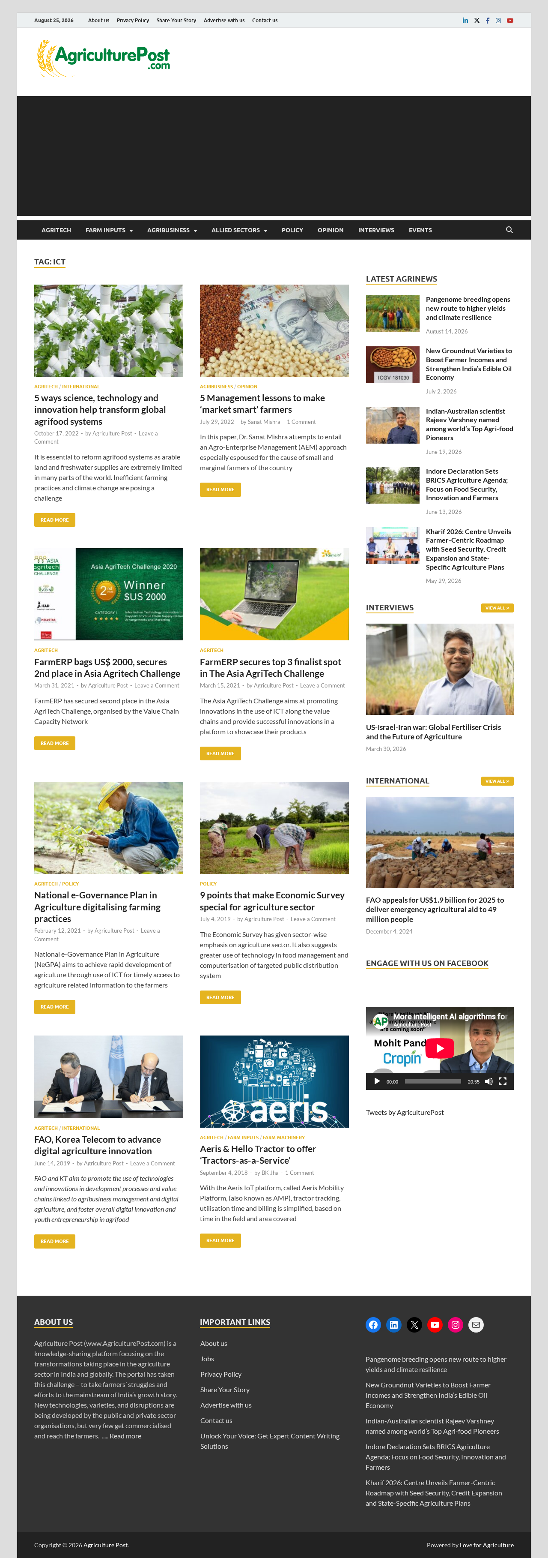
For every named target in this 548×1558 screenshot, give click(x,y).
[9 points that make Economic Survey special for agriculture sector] (274, 831)
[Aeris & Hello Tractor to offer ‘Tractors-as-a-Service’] (274, 1085)
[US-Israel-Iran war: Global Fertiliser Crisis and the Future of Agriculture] (440, 717)
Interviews (376, 230)
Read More (51, 518)
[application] (440, 1048)
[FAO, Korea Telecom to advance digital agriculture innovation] (108, 1080)
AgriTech (56, 230)
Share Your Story (176, 20)
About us (98, 20)
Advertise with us (224, 20)
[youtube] (510, 20)
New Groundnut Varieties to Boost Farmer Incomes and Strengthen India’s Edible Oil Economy (469, 363)
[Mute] (489, 1081)
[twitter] (477, 20)
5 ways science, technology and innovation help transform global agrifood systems (100, 409)
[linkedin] (465, 20)
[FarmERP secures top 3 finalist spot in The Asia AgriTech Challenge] (274, 597)
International (81, 387)
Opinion (331, 230)
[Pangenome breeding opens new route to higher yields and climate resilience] (393, 300)
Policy (292, 230)
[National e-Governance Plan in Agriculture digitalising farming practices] (108, 831)
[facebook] (488, 20)
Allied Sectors (235, 230)
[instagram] (498, 20)
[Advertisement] (274, 156)
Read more (125, 1436)
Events (420, 230)
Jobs (207, 1358)
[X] (414, 1325)
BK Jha (270, 1172)
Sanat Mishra (264, 421)
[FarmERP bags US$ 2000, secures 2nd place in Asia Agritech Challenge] (108, 597)
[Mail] (476, 1325)
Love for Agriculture (487, 1545)
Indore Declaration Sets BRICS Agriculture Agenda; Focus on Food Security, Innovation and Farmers (467, 484)
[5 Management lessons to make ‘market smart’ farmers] (274, 334)
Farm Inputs (105, 230)
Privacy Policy (133, 20)
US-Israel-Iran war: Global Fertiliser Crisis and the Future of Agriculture (433, 732)
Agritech (46, 387)
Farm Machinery (284, 1138)
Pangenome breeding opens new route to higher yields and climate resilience (468, 308)
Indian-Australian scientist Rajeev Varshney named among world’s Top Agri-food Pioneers (469, 424)
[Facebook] (373, 1325)
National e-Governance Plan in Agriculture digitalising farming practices (97, 906)
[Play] (377, 1081)
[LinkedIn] (394, 1325)
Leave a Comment (156, 685)
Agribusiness (168, 230)
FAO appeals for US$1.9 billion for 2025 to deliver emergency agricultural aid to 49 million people (435, 909)
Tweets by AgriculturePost (405, 1112)
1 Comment (301, 421)
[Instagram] (455, 1325)
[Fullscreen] (502, 1081)
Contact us (264, 20)
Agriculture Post (112, 433)
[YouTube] (435, 1325)
